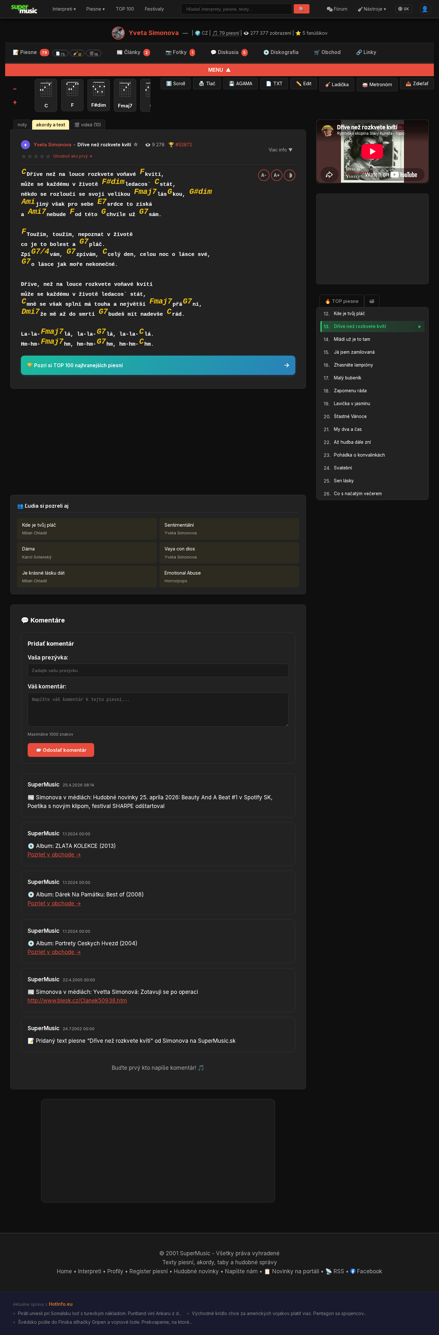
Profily (115, 1271)
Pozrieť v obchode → (54, 854)
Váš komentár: (47, 686)
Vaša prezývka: (48, 657)
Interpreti (89, 1271)
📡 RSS (334, 1271)
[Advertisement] (158, 442)
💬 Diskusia (228, 52)
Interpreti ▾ (64, 9)
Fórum (340, 9)
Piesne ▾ (95, 9)
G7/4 (40, 251)
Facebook (368, 1271)
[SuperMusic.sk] (24, 9)
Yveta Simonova (154, 33)
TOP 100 (125, 9)
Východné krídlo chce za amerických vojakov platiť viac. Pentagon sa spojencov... (278, 1313)
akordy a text (50, 124)
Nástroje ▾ (374, 9)
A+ (277, 175)
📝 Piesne (55, 53)
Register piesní (149, 1271)
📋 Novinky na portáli (291, 1271)
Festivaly (154, 9)
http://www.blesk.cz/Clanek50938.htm (77, 1000)
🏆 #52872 (180, 144)
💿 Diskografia (281, 52)
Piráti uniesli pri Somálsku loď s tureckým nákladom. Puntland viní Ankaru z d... (99, 1313)
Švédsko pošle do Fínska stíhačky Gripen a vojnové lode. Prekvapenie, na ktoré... (104, 1322)
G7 (143, 211)
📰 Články (132, 52)
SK (406, 8)
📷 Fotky (179, 52)
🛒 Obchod (327, 52)
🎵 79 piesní (225, 33)
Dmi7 (31, 311)
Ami (28, 201)
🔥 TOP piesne (342, 301)
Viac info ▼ (281, 149)
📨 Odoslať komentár (60, 750)
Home (64, 1271)
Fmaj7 (145, 191)
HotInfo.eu (61, 1304)
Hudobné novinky (196, 1271)
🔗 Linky (366, 52)
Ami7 (37, 211)
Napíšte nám (241, 1271)
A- (263, 175)
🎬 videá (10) (87, 124)
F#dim (113, 181)
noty (22, 124)
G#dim (200, 191)
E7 (101, 201)
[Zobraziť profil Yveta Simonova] (118, 33)
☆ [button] (23, 156)
